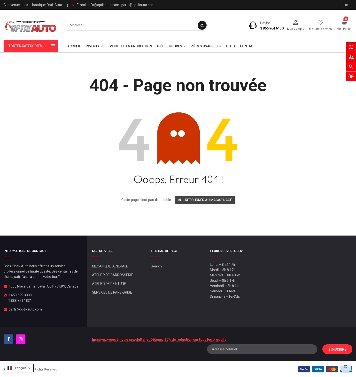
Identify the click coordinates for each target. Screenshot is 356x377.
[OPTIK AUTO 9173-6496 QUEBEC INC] (325, 369)
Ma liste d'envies (320, 29)
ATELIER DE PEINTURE (109, 284)
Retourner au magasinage (208, 200)
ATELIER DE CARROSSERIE (112, 275)
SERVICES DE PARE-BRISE (112, 292)
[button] (19, 368)
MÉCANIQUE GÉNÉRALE (110, 266)
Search (156, 266)
